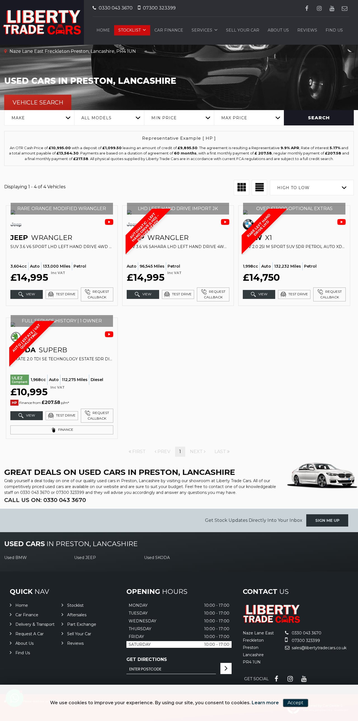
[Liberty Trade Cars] (271, 621)
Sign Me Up (327, 520)
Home (103, 30)
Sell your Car (242, 30)
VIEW (30, 294)
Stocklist (129, 30)
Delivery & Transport (35, 624)
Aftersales (76, 614)
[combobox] (39, 117)
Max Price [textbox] (234, 117)
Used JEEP (85, 557)
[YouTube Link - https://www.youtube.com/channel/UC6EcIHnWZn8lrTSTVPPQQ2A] (332, 8)
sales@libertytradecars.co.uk (319, 647)
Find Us (334, 30)
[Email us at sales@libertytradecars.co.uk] (344, 8)
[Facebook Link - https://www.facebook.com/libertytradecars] (307, 8)
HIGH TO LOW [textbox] (293, 187)
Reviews (307, 30)
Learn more (265, 702)
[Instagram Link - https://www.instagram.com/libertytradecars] (319, 8)
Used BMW (15, 557)
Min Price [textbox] (164, 117)
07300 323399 (159, 8)
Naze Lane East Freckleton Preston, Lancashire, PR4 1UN (72, 51)
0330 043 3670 (115, 8)
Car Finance (168, 30)
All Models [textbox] (96, 117)
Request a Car (29, 633)
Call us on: (45, 500)
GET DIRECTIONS (146, 659)
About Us (278, 30)
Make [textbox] (18, 117)
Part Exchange (81, 624)
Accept (295, 702)
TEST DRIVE (65, 294)
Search (319, 117)
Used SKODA (157, 557)
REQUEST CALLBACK (98, 294)
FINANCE (65, 429)
